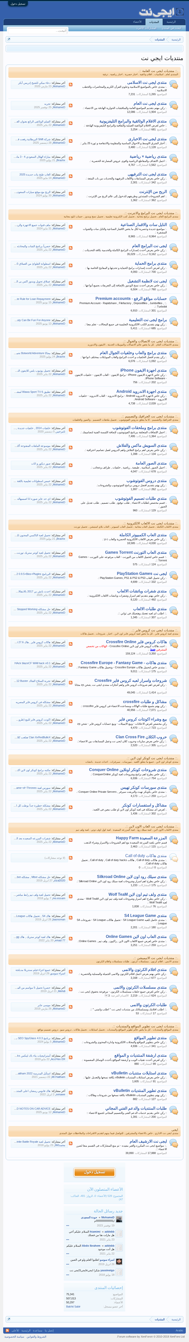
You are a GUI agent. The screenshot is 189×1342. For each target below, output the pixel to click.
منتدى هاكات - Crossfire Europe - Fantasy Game (124, 663)
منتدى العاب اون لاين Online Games (136, 936)
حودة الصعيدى (89, 1217)
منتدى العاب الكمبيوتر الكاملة (143, 535)
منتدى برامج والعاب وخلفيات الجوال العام (133, 353)
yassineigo (107, 1270)
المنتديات (154, 21)
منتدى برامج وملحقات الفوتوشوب (139, 428)
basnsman (59, 919)
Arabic (179, 1330)
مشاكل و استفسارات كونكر (144, 805)
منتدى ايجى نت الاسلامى (147, 82)
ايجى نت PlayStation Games (142, 573)
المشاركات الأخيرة (147, 28)
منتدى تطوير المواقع (150, 1038)
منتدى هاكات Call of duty (146, 856)
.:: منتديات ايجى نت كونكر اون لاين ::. (152, 758)
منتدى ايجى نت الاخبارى (147, 139)
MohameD (59, 86)
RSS (70, 84)
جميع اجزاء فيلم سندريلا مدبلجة (33, 969)
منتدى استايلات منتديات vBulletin (139, 1073)
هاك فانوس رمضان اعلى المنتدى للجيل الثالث (25, 1090)
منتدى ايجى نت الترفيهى (147, 174)
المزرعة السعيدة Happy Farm (141, 838)
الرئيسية (171, 21)
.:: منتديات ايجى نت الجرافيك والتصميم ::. (149, 416)
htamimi (95, 1231)
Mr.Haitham (58, 1076)
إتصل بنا (49, 1330)
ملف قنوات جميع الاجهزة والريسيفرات (29, 225)
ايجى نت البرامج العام (149, 246)
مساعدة (37, 1330)
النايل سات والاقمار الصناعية (144, 225)
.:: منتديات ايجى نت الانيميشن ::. (155, 958)
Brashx (61, 160)
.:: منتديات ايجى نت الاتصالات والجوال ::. (150, 341)
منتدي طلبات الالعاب (150, 609)
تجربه (47, 103)
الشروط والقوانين (36, 1336)
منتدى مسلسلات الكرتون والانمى (140, 987)
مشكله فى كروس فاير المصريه (33, 702)
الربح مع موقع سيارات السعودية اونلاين (28, 191)
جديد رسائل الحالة (108, 1211)
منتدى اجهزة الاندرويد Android (141, 391)
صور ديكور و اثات (40, 463)
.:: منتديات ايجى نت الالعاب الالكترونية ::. (150, 523)
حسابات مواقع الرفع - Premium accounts (131, 298)
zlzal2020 (59, 880)
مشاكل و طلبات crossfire (145, 702)
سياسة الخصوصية (14, 1336)
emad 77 (60, 940)
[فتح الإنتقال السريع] (8, 39)
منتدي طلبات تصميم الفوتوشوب (141, 498)
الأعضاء (137, 21)
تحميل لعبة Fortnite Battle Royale (31, 1141)
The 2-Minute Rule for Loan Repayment (26, 298)
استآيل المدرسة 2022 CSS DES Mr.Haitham (25, 1073)
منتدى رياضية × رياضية (148, 156)
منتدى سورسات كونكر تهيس (144, 787)
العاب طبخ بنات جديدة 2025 (34, 174)
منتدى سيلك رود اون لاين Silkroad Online (132, 877)
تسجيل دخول (18, 3)
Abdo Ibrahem (91, 1245)
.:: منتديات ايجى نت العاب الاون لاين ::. (151, 826)
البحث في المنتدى (171, 28)
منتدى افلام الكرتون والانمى (144, 969)
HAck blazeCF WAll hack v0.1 (32, 663)
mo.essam (59, 898)
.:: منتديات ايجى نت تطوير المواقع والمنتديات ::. (145, 1026)
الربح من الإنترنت (153, 191)
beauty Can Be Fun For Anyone (31, 320)
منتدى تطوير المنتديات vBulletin (140, 1090)
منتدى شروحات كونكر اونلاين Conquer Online (128, 770)
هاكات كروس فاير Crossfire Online (136, 642)
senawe (60, 1094)
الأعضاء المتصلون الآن (105, 1189)
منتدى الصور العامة (151, 463)
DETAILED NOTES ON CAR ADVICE (28, 1108)
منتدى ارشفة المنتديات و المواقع (140, 1055)
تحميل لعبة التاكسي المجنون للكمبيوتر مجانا (26, 535)
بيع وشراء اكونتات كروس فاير (143, 719)
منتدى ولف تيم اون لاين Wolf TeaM (138, 894)
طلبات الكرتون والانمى (148, 1005)
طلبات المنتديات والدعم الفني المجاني (136, 1108)
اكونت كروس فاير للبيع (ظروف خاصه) (29, 719)
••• (67, 1225)
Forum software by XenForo (151, 1336)
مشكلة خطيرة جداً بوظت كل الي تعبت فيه (26, 805)
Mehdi (61, 991)
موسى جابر (44, 1005)
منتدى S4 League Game (145, 915)
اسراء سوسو (58, 973)
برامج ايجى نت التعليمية (148, 320)
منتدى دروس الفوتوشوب (146, 481)
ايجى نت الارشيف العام (148, 1141)
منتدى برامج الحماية (151, 263)
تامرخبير (60, 431)
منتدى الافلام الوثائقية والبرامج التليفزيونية (133, 121)
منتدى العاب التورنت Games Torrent (136, 552)
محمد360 (60, 1145)
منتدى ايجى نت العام (150, 103)
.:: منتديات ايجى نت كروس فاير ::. (154, 630)
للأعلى (15, 1330)
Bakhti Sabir (73, 1306)
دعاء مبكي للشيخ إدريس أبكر (34, 82)
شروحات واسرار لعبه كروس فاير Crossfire (130, 680)
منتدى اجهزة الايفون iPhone (143, 370)
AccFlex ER (58, 1059)
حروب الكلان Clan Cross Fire (141, 737)
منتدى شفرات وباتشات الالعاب (142, 591)
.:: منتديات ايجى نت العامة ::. (158, 71)
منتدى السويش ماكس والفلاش (142, 445)
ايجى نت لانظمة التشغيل (147, 281)
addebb (109, 1231)
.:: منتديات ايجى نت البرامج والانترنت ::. (151, 213)
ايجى (175, 1130)
